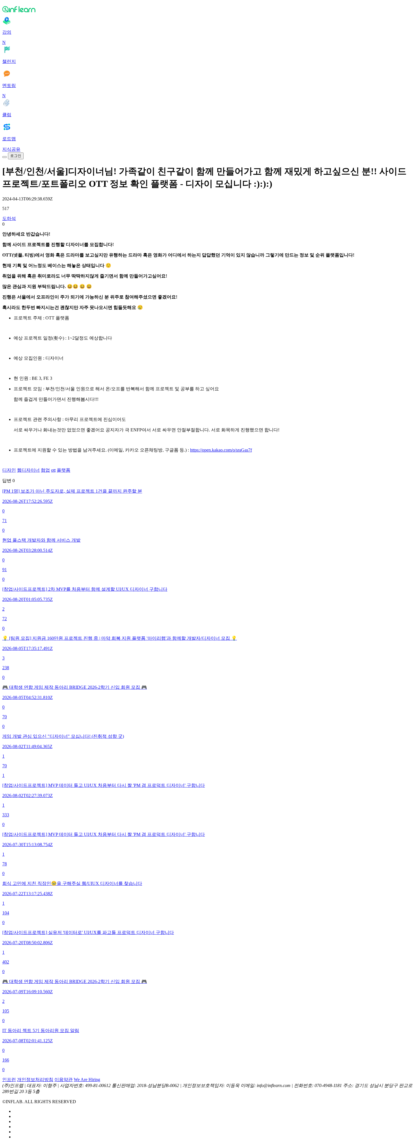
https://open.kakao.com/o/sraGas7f (221, 450)
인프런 (9, 1079)
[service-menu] (4, 157)
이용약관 (63, 1079)
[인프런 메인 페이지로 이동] (208, 9)
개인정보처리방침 (35, 1079)
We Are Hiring (87, 1079)
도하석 (9, 218)
